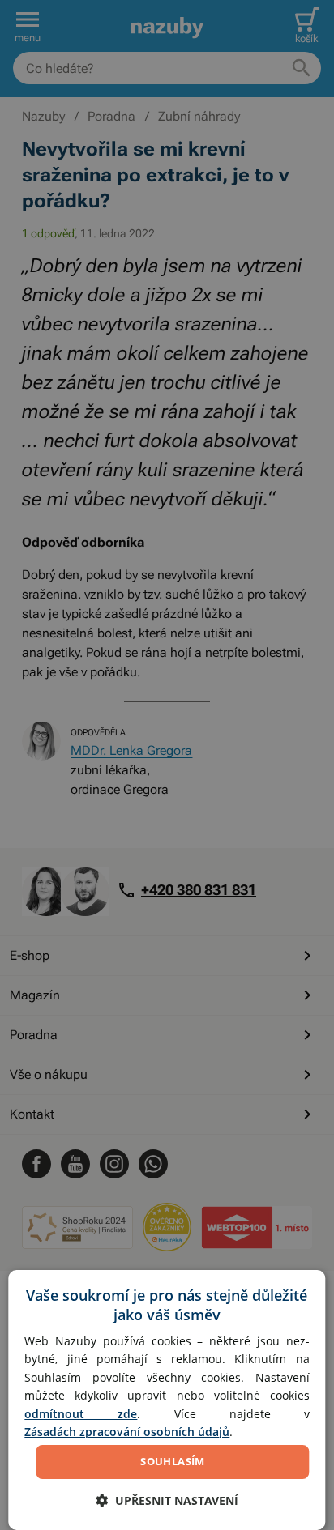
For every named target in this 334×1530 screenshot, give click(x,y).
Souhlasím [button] (172, 1461)
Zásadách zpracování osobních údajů (126, 1431)
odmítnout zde (80, 1413)
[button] (167, 1500)
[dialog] (166, 1400)
